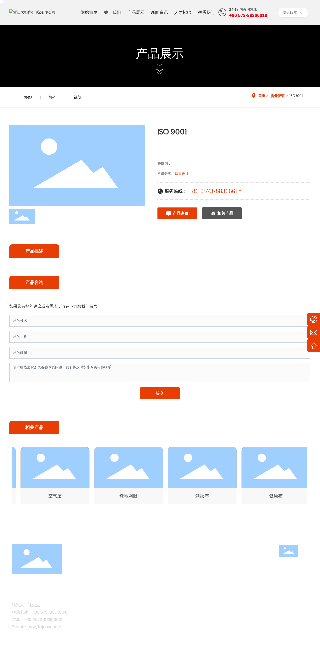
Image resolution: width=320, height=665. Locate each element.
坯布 (53, 97)
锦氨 (78, 97)
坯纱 (28, 97)
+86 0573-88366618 (215, 191)
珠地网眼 (123, 496)
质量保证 (278, 96)
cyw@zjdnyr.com (44, 627)
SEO (304, 655)
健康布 (270, 496)
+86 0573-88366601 (43, 619)
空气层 (49, 496)
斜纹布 (197, 496)
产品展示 (160, 53)
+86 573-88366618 (50, 612)
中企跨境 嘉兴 (283, 655)
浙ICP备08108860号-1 (118, 655)
